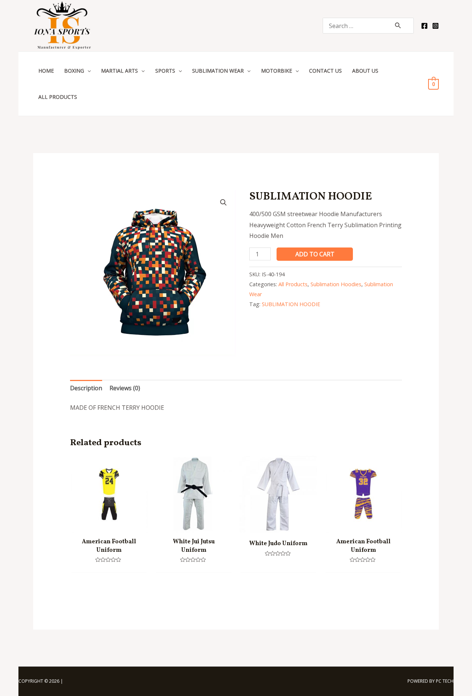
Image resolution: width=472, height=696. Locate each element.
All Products (293, 284)
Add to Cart (314, 254)
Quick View (109, 526)
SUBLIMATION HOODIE (291, 304)
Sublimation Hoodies (335, 284)
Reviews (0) (125, 388)
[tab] (86, 388)
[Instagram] (435, 25)
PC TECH (445, 681)
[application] (87, 70)
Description (86, 388)
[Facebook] (424, 25)
